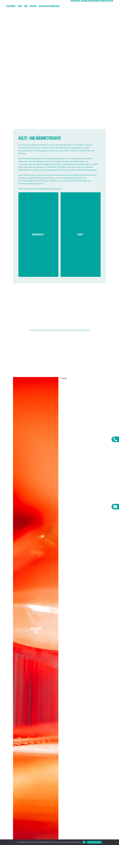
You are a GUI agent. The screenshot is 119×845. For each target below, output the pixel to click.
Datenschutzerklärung (94, 842)
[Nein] (117, 842)
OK (84, 842)
